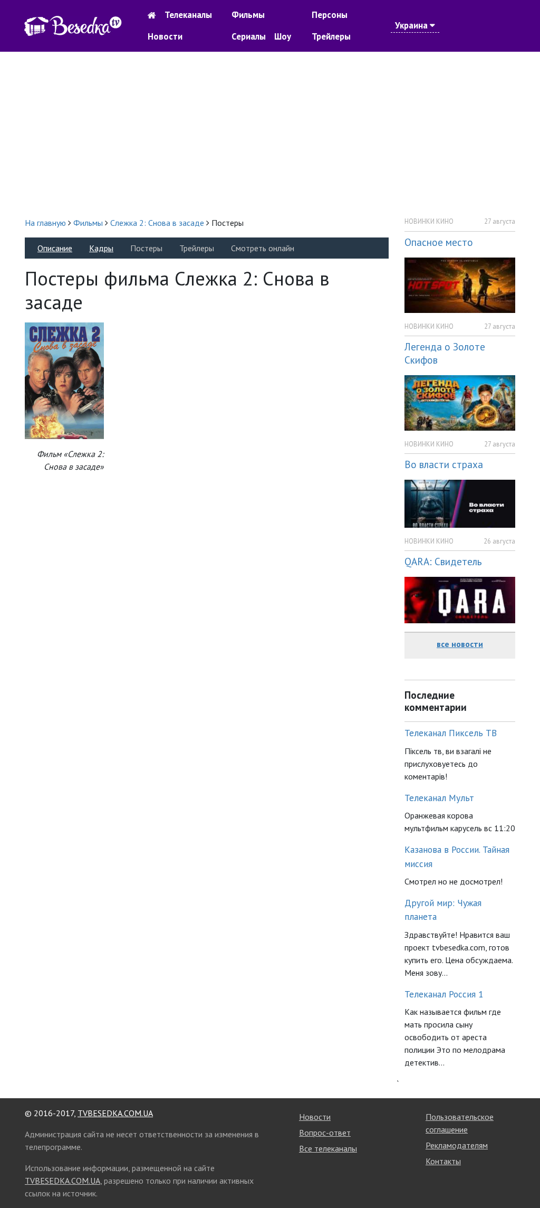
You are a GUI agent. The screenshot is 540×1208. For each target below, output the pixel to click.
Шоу (282, 36)
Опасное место (438, 242)
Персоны (330, 15)
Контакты (443, 1161)
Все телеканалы (328, 1148)
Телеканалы (188, 15)
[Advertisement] (270, 134)
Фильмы (248, 15)
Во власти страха (443, 464)
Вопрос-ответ (325, 1132)
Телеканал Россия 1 (444, 994)
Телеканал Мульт (439, 798)
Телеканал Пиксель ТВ (450, 733)
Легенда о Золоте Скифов (444, 353)
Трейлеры (331, 36)
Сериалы (249, 36)
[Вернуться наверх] (521, 1176)
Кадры (101, 248)
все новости (460, 644)
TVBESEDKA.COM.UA (115, 1113)
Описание (54, 248)
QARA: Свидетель (443, 561)
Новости (165, 36)
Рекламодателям (457, 1145)
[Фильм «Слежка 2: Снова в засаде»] (64, 380)
